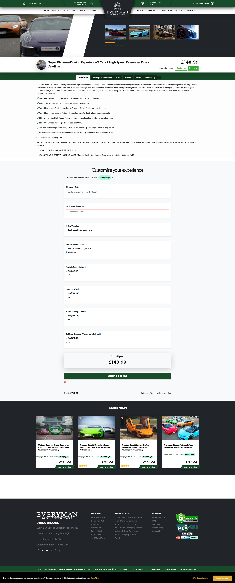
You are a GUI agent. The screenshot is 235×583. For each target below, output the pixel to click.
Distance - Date (72, 187)
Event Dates (93, 10)
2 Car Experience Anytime (160, 393)
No (68, 275)
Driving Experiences (51, 10)
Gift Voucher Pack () (79, 249)
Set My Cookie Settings (200, 578)
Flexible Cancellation (75, 267)
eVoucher (71, 253)
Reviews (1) (150, 78)
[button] (65, 382)
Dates (138, 78)
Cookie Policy (154, 570)
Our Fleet (151, 10)
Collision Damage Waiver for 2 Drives (82, 334)
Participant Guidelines (102, 78)
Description (83, 78)
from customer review (114, 45)
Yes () (73, 271)
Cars (118, 78)
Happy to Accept (222, 578)
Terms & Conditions (188, 570)
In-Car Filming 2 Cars (75, 312)
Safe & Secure (170, 570)
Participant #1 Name (75, 206)
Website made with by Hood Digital (111, 570)
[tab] (83, 77)
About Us (190, 10)
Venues (81, 10)
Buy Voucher (73, 226)
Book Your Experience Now (79, 230)
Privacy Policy (138, 570)
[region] (117, 577)
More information (166, 68)
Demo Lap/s (71, 289)
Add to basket (117, 376)
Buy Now (193, 68)
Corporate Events (165, 10)
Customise (181, 68)
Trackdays (140, 10)
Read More (95, 578)
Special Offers (69, 10)
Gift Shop (179, 10)
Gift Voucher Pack (74, 245)
